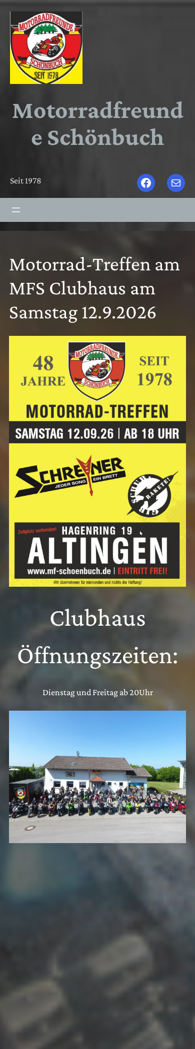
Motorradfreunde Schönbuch (98, 123)
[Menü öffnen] (16, 210)
